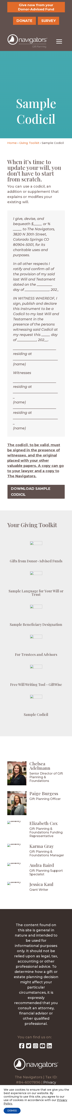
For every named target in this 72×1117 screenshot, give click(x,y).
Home (12, 143)
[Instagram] (35, 1047)
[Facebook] (21, 1047)
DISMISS (12, 1110)
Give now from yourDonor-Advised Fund (36, 7)
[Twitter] (28, 1047)
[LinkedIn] (49, 1047)
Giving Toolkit (29, 143)
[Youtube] (42, 1047)
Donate (24, 21)
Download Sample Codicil (30, 492)
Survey (48, 21)
